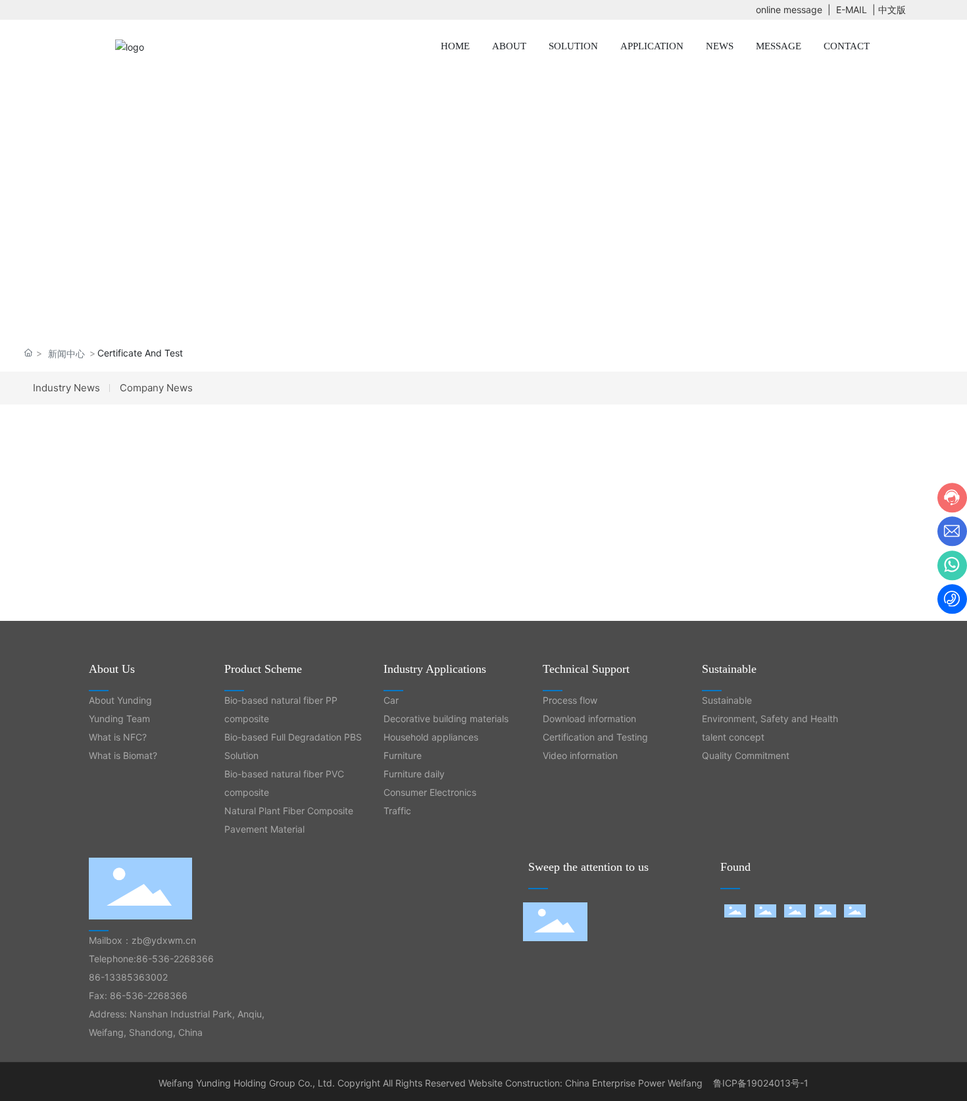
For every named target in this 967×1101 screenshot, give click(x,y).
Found (735, 866)
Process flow (570, 700)
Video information (580, 755)
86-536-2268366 (175, 958)
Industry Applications (435, 668)
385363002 (141, 977)
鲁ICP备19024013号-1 (760, 1083)
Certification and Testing (595, 737)
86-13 (102, 977)
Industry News (66, 387)
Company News (156, 387)
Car (391, 700)
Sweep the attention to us (588, 866)
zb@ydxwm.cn (164, 940)
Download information (589, 718)
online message (789, 9)
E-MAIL (851, 9)
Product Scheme (263, 668)
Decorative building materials (446, 718)
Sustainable (729, 668)
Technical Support (586, 668)
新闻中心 (66, 353)
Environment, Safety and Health (770, 718)
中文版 (892, 9)
